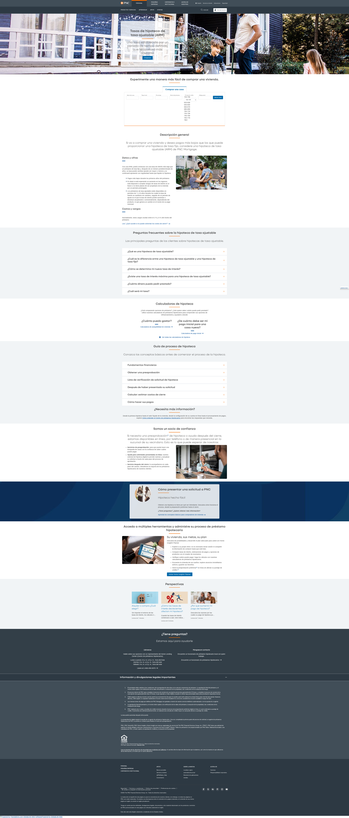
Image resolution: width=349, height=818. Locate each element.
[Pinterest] (217, 789)
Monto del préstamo (175, 95)
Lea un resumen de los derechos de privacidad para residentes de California (143, 749)
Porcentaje (158, 95)
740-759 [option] (187, 116)
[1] (168, 435)
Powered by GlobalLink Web (52, 817)
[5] (196, 567)
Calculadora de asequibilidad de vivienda (155, 327)
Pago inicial (144, 95)
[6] (178, 569)
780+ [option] (186, 120)
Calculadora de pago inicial (191, 333)
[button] (128, 10)
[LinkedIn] (212, 789)
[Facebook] (203, 789)
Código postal (202, 95)
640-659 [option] (187, 105)
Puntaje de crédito (189, 95)
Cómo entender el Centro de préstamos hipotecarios (161, 418)
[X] (208, 789)
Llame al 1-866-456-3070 (146, 668)
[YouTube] (226, 789)
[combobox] (187, 97)
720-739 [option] (187, 113)
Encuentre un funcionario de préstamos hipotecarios (200, 660)
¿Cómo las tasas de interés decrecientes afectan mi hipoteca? (172, 608)
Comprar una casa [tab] (174, 89)
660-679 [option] (187, 107)
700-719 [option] (187, 111)
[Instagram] (222, 789)
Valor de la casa (130, 95)
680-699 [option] (187, 109)
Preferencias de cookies (168, 788)
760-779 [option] (187, 118)
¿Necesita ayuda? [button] (344, 288)
